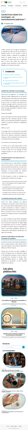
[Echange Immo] (8, 2)
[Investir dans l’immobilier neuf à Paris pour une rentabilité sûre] (14, 401)
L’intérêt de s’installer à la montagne (12, 74)
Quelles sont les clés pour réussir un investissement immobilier (14, 334)
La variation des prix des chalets (11, 80)
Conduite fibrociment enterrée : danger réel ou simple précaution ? (12, 391)
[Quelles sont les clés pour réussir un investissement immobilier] (14, 319)
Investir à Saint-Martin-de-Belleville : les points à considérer (14, 83)
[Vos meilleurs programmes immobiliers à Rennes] (14, 285)
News (3, 11)
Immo (16, 298)
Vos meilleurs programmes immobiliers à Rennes (14, 301)
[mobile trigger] (2, 2)
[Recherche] (21, 2)
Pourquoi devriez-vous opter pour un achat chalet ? (13, 78)
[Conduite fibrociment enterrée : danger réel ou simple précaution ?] (14, 380)
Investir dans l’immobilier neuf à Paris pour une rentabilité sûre (12, 412)
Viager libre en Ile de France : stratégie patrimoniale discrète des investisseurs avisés (12, 371)
